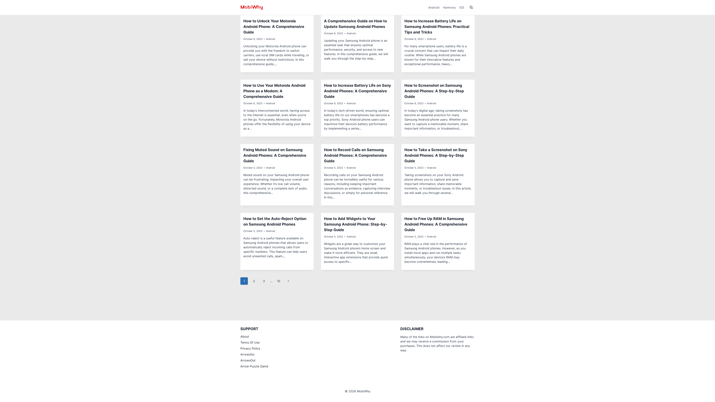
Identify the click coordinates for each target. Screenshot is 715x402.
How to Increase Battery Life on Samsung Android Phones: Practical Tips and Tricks (436, 26)
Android (433, 7)
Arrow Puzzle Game (254, 366)
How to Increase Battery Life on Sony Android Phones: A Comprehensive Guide (357, 91)
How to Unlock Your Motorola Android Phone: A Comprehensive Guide (273, 26)
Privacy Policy (250, 348)
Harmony (449, 7)
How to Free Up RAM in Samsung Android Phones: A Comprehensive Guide (435, 224)
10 (278, 281)
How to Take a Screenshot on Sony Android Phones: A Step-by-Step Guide (435, 155)
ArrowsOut (247, 360)
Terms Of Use (250, 342)
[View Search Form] (471, 7)
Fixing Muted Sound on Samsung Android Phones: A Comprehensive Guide (274, 155)
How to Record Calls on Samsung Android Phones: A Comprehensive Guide (355, 155)
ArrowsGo (247, 354)
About (244, 336)
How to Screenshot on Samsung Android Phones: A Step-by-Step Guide (434, 91)
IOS (461, 7)
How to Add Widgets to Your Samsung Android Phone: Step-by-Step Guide (355, 224)
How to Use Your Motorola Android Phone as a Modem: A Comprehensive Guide (274, 91)
